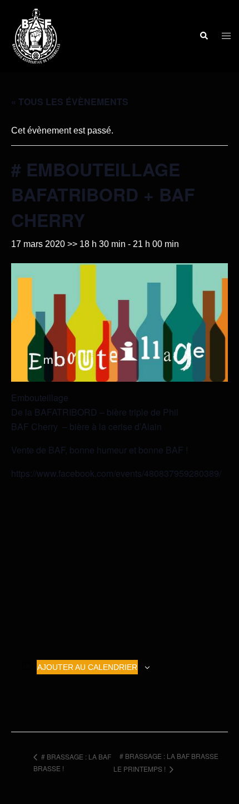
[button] (203, 36)
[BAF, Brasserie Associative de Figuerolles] (36, 35)
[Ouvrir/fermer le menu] (226, 36)
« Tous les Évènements (69, 101)
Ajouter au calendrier (87, 667)
